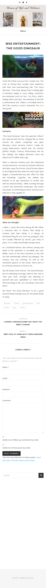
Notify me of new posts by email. (16, 448)
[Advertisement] (23, 505)
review (22, 308)
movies (6, 308)
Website (6, 389)
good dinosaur (28, 303)
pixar (14, 308)
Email (5, 378)
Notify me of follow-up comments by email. (20, 440)
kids (38, 303)
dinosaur (7, 303)
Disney (16, 303)
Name (5, 367)
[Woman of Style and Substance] (23, 16)
